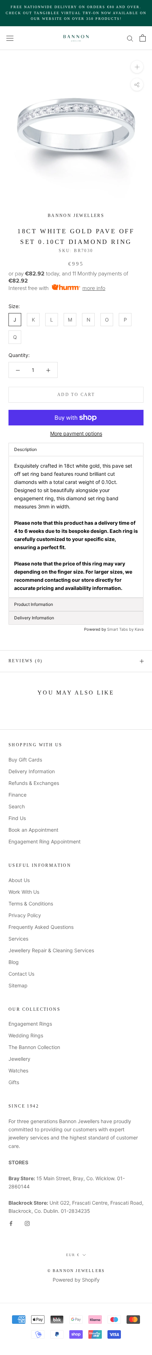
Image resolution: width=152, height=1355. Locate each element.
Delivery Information (31, 771)
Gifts (13, 1082)
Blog (13, 962)
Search (16, 806)
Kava (139, 629)
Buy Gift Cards (25, 760)
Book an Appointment (33, 830)
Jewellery (19, 1059)
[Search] (130, 38)
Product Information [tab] (33, 604)
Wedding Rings (25, 1035)
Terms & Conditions (30, 903)
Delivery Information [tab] (34, 617)
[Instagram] (27, 1223)
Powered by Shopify (76, 1280)
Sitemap (18, 985)
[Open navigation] (9, 37)
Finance (17, 795)
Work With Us (23, 892)
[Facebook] (10, 1223)
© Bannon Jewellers (76, 1270)
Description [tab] (25, 449)
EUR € (73, 1255)
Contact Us (21, 974)
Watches (18, 1070)
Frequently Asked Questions (41, 927)
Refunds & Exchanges (33, 783)
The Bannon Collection (34, 1047)
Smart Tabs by (121, 629)
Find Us (17, 818)
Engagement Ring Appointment (44, 841)
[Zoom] (137, 66)
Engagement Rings (30, 1024)
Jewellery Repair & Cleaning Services (51, 950)
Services (18, 939)
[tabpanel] (76, 527)
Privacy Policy (24, 915)
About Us (19, 880)
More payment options (76, 433)
